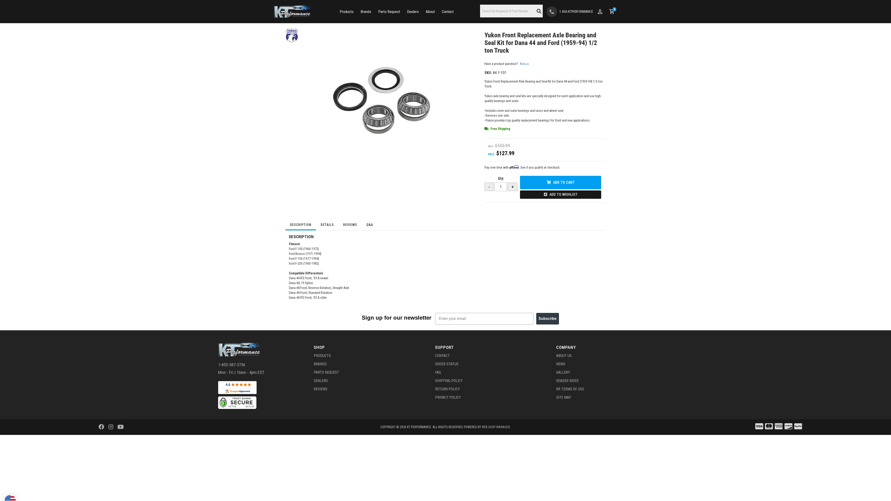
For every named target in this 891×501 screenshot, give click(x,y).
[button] (346, 12)
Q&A (369, 225)
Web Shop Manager (496, 427)
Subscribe (548, 319)
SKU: (488, 73)
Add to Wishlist (563, 194)
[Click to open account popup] (600, 11)
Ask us (524, 64)
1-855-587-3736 (231, 364)
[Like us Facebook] (101, 427)
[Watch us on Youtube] (120, 427)
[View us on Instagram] (110, 427)
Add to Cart (564, 182)
